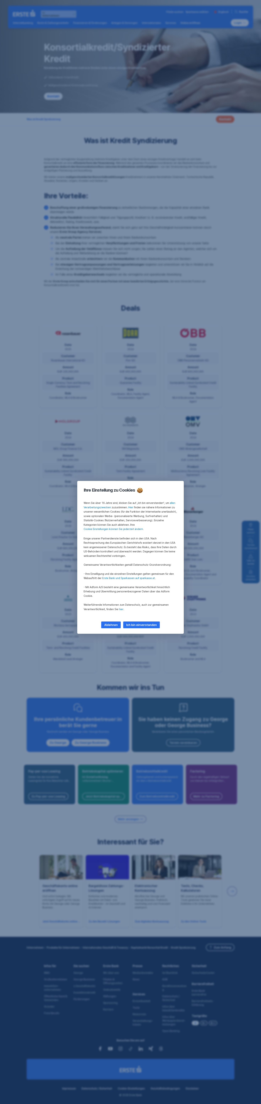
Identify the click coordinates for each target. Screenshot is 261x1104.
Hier (130, 507)
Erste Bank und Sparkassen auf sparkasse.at (128, 578)
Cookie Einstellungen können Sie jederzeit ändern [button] (113, 528)
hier (121, 609)
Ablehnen (111, 625)
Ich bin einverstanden (141, 625)
